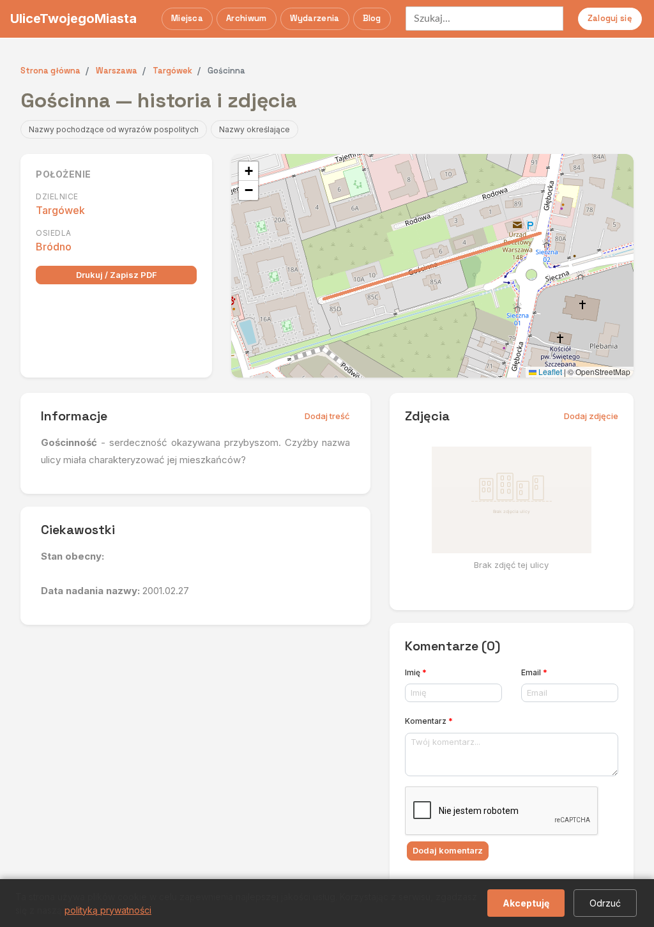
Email (534, 672)
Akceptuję (526, 903)
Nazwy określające (254, 129)
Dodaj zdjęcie (591, 416)
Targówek (60, 210)
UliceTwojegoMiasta (73, 18)
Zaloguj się (610, 18)
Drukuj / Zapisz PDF (116, 275)
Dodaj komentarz (448, 850)
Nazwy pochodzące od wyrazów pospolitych (114, 129)
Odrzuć (605, 903)
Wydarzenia (315, 18)
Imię (416, 672)
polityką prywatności (108, 910)
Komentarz (429, 721)
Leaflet (549, 371)
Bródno (54, 246)
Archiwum (246, 18)
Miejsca (187, 18)
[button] (248, 171)
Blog (372, 18)
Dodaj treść (327, 416)
